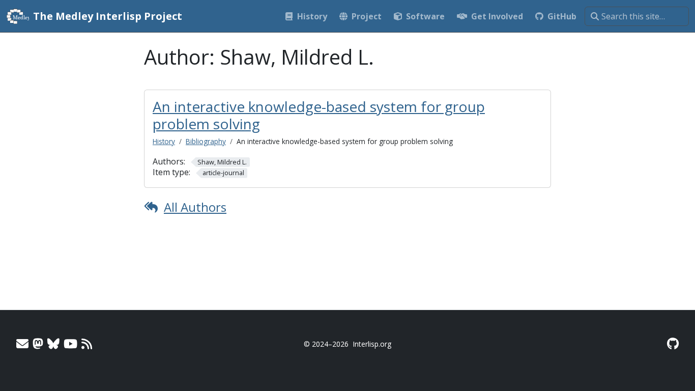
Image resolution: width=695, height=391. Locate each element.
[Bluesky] (53, 343)
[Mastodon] (38, 343)
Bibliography (206, 141)
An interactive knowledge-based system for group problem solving (319, 115)
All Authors (195, 207)
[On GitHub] (673, 343)
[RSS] (86, 343)
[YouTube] (70, 343)
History (164, 141)
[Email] (22, 343)
